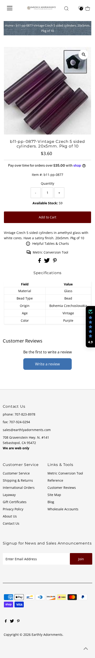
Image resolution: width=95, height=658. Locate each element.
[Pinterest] (18, 621)
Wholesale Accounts (63, 509)
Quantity (47, 183)
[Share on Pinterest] (55, 261)
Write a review (47, 364)
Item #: (37, 174)
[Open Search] (66, 8)
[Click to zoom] (83, 54)
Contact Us (11, 523)
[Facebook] (6, 621)
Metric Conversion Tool (50, 252)
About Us (10, 516)
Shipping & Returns (18, 480)
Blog (51, 502)
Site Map (54, 495)
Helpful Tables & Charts (50, 243)
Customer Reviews (62, 487)
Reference (55, 480)
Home (9, 25)
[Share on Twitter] (47, 261)
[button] (90, 327)
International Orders (19, 487)
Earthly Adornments (47, 634)
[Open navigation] (13, 8)
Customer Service (16, 473)
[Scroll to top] (85, 648)
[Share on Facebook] (40, 261)
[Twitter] (12, 621)
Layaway (9, 495)
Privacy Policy (13, 509)
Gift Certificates (15, 502)
